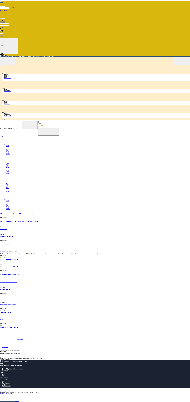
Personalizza (3, 350)
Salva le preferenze (8, 359)
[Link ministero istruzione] (4, 1)
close (1, 65)
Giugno (7, 149)
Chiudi (2, 30)
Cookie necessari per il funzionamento (6, 357)
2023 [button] (5, 199)
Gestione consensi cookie (6, 385)
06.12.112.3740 (6, 367)
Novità (39, 122)
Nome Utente (12, 7)
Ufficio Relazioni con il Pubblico (7, 381)
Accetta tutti (15, 350)
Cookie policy (4, 379)
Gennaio (7, 145)
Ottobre (7, 153)
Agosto (7, 151)
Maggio (7, 148)
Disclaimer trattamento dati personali (6, 393)
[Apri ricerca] (182, 61)
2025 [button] (5, 162)
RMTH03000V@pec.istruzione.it (13, 369)
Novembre (8, 154)
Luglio (7, 150)
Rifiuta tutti (8, 350)
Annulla (2, 55)
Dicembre (7, 173)
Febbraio (7, 146)
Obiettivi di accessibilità (6, 383)
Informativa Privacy (5, 380)
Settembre (7, 152)
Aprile (7, 166)
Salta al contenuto (3, 0)
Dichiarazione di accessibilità (6, 382)
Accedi (2, 2)
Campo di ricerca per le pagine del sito (6, 128)
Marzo (7, 165)
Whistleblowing (4, 384)
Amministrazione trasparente (6, 386)
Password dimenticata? (4, 10)
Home (38, 121)
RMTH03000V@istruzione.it (13, 368)
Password (11, 8)
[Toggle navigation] (8, 61)
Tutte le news (4, 136)
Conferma (5, 55)
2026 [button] (5, 144)
